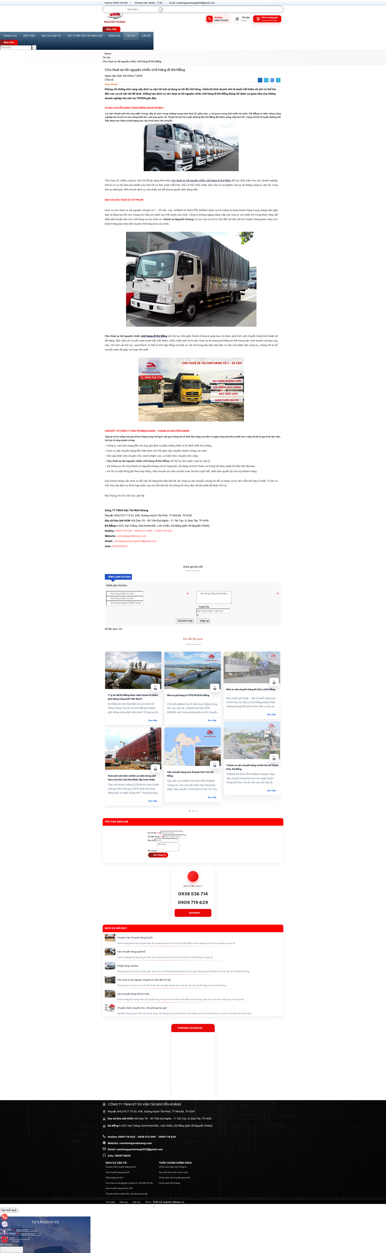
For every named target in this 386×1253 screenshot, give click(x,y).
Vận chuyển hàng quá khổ (131, 951)
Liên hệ (146, 35)
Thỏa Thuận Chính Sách (175, 1162)
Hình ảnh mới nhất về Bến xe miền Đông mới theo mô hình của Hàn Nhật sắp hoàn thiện (132, 777)
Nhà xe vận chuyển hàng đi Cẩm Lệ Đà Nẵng (250, 689)
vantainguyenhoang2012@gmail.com (135, 541)
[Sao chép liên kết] (278, 80)
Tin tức (131, 35)
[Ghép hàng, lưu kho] (110, 965)
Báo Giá (111, 29)
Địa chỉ (151, 840)
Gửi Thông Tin (159, 855)
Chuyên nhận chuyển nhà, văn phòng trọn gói (142, 1007)
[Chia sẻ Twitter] (266, 80)
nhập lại (204, 620)
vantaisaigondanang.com (131, 535)
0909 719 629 (123, 530)
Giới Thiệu (29, 35)
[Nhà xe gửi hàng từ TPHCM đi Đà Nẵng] (193, 670)
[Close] (154, 1206)
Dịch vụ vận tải (51, 35)
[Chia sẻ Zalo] (272, 80)
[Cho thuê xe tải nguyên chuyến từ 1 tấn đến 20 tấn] (110, 980)
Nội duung (152, 851)
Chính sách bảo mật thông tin (173, 1167)
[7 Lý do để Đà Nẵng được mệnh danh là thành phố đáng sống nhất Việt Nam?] (134, 670)
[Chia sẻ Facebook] (260, 80)
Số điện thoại (155, 836)
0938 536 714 (193, 893)
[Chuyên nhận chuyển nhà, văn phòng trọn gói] (110, 1008)
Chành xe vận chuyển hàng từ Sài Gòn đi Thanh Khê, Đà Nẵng (252, 767)
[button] (119, 84)
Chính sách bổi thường (169, 1183)
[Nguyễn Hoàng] (115, 24)
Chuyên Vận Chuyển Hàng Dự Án (135, 937)
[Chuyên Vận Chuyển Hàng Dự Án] (110, 937)
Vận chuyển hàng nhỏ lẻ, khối (133, 993)
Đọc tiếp (153, 720)
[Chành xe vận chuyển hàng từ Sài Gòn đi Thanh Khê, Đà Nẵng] (252, 740)
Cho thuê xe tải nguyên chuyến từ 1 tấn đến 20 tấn (144, 979)
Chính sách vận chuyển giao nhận (174, 1177)
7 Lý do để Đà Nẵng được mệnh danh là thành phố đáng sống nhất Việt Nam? (133, 697)
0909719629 (119, 546)
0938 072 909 (143, 530)
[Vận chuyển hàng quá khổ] (110, 951)
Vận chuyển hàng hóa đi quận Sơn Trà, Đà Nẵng (190, 774)
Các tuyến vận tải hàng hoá (85, 35)
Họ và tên (153, 833)
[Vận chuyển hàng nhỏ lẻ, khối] (110, 994)
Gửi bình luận (185, 620)
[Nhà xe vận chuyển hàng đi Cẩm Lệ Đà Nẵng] (252, 667)
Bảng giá (114, 35)
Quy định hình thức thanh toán (173, 1172)
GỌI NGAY (194, 912)
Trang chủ (10, 35)
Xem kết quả (8, 1210)
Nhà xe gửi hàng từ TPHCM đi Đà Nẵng (188, 695)
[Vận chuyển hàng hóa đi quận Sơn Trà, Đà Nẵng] (193, 746)
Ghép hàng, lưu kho (127, 965)
